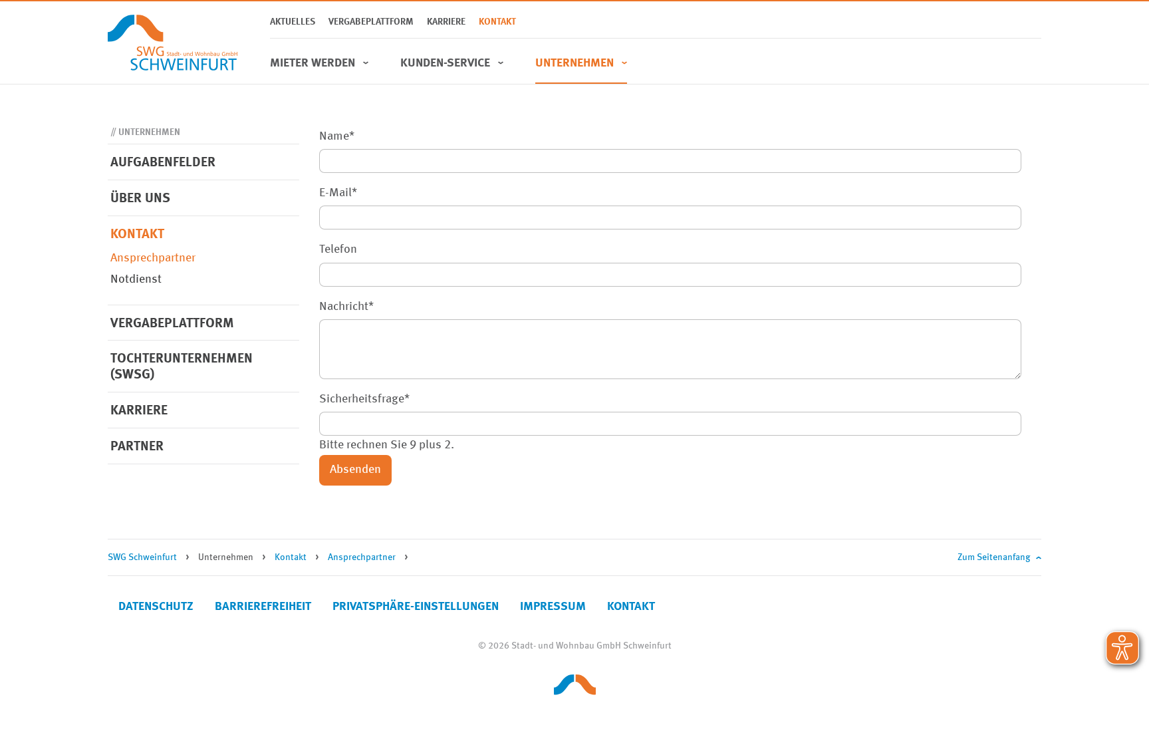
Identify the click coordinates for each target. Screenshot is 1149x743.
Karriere (446, 22)
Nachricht (346, 305)
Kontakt (497, 22)
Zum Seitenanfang (994, 557)
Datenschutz (155, 607)
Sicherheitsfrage (364, 397)
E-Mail (338, 191)
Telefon (338, 249)
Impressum (553, 607)
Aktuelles (292, 22)
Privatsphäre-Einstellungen (415, 607)
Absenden (355, 470)
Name (336, 134)
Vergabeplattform (371, 22)
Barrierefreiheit (263, 607)
